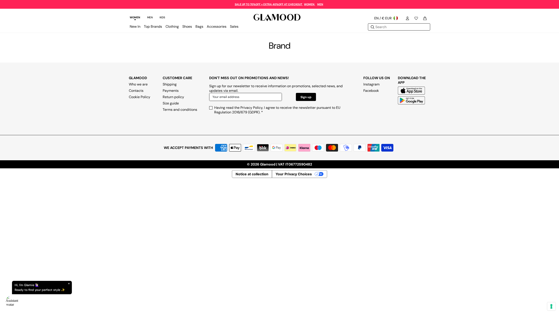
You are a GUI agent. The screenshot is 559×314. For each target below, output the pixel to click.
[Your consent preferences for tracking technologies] (551, 306)
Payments (171, 90)
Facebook (371, 90)
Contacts (136, 90)
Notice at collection (252, 174)
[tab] (135, 18)
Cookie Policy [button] (139, 97)
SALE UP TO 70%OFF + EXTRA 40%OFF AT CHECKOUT (269, 4)
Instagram (371, 84)
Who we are (138, 84)
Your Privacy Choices (294, 174)
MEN (320, 4)
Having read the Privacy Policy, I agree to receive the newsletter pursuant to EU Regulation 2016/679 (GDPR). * (277, 109)
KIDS (162, 17)
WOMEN (309, 4)
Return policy (173, 97)
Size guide (171, 103)
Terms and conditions (180, 109)
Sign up (305, 97)
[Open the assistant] (12, 302)
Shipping (170, 84)
